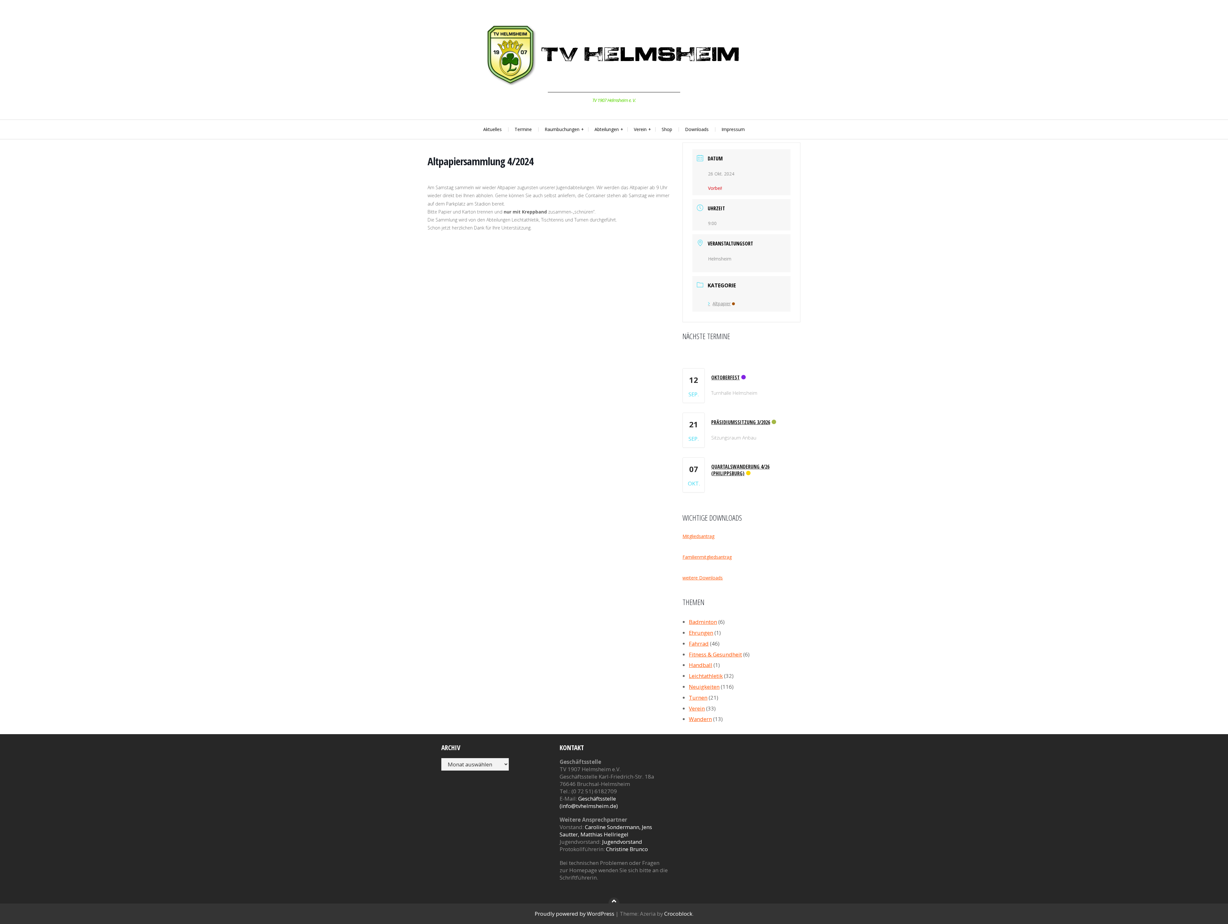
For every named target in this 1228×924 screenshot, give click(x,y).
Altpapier (721, 303)
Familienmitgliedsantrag (707, 557)
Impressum (733, 129)
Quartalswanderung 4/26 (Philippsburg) (740, 470)
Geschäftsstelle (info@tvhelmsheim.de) (589, 802)
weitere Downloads (702, 578)
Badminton (703, 621)
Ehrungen (701, 632)
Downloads (697, 129)
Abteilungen (606, 129)
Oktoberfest (725, 377)
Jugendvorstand (622, 841)
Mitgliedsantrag (698, 536)
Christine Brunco (627, 849)
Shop (667, 129)
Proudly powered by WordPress (574, 913)
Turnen (698, 697)
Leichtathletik (706, 675)
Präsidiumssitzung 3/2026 (740, 422)
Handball (700, 665)
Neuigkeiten (704, 686)
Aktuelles (492, 129)
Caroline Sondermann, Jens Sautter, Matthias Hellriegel (606, 830)
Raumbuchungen (562, 129)
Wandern (700, 719)
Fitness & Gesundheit (715, 654)
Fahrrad (699, 643)
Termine (523, 129)
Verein (640, 129)
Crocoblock (678, 913)
